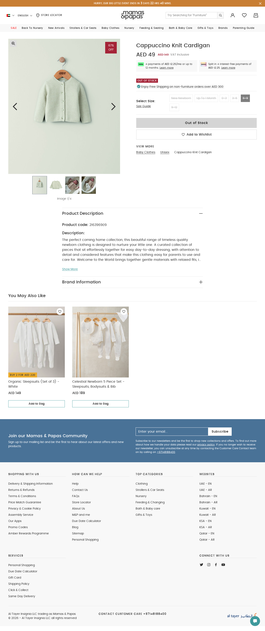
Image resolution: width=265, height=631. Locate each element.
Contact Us (80, 490)
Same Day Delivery (21, 596)
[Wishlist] (60, 311)
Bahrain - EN (208, 496)
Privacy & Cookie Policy (24, 508)
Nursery (141, 496)
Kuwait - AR (207, 514)
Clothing (142, 483)
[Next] (113, 106)
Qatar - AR (207, 539)
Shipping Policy (18, 583)
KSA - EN (205, 521)
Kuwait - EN (207, 508)
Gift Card (14, 577)
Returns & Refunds (21, 490)
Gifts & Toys (144, 514)
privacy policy (206, 444)
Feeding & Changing (150, 502)
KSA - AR (205, 527)
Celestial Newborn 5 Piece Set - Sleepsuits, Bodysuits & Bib (98, 384)
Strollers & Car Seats (150, 490)
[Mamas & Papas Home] (132, 15)
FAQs (75, 496)
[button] (14, 28)
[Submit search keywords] (220, 15)
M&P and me (81, 514)
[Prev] (15, 106)
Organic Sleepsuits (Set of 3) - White (33, 384)
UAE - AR (205, 490)
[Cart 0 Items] (255, 15)
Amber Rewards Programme (28, 533)
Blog (75, 527)
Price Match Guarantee (24, 502)
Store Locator (51, 15)
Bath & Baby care (148, 508)
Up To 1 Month (206, 98)
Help (75, 483)
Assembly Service (20, 514)
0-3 (224, 98)
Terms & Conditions (22, 496)
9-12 (174, 107)
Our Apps (15, 521)
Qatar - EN (206, 533)
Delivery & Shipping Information (30, 483)
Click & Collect (18, 590)
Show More (70, 269)
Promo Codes (18, 527)
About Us (78, 508)
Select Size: (145, 101)
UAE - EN (205, 483)
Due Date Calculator (86, 521)
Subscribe (220, 431)
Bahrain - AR (208, 502)
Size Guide (143, 106)
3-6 (234, 98)
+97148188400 (166, 452)
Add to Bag (37, 403)
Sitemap (78, 533)
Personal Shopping (85, 539)
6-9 (245, 98)
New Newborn (181, 98)
